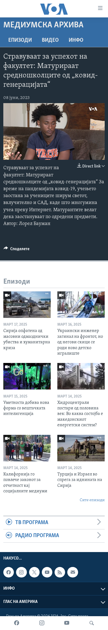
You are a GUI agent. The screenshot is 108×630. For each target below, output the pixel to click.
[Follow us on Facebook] (8, 572)
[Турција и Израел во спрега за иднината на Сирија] (81, 448)
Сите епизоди (92, 500)
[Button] (16, 250)
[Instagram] (41, 623)
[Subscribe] (72, 572)
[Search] (91, 623)
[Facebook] (16, 623)
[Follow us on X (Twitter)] (34, 572)
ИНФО (76, 40)
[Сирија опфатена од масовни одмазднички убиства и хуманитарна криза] (27, 304)
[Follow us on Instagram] (21, 572)
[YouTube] (66, 623)
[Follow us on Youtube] (47, 572)
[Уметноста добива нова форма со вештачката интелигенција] (27, 376)
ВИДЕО (50, 40)
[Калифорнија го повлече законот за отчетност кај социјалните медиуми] (27, 448)
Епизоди (20, 40)
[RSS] (60, 572)
